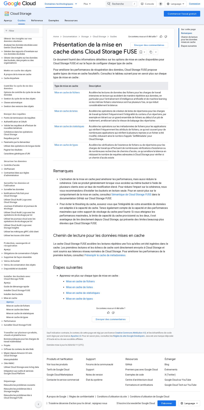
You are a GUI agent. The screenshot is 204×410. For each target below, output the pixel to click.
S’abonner (166, 403)
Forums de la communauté (99, 364)
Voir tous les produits (57, 364)
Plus (86, 3)
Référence (37, 20)
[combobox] (122, 4)
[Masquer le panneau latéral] (38, 404)
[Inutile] (165, 36)
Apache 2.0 (76, 336)
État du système (94, 380)
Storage (85, 36)
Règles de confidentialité (81, 396)
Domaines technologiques (59, 3)
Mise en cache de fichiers (67, 92)
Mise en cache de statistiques (69, 126)
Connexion (194, 4)
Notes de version (94, 374)
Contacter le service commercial (63, 380)
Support (90, 369)
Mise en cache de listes (66, 111)
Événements (171, 369)
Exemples (54, 20)
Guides (22, 20)
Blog (167, 364)
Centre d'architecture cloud (139, 380)
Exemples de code (134, 374)
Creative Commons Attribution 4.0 (130, 333)
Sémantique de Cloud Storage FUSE (131, 194)
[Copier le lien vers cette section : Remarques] (76, 171)
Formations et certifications (139, 385)
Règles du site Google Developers (129, 336)
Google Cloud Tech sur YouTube (181, 385)
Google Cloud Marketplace (60, 374)
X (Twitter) (170, 374)
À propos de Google (56, 396)
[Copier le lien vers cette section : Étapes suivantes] (86, 268)
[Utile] (161, 36)
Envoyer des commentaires (149, 45)
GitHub (128, 364)
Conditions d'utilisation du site (112, 396)
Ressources (71, 20)
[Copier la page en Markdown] (151, 52)
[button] (21, 53)
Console (149, 3)
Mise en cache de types (66, 145)
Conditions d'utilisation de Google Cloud (149, 396)
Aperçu (8, 20)
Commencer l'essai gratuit (182, 13)
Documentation (70, 36)
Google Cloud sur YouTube (178, 380)
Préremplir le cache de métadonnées (104, 255)
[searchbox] (21, 30)
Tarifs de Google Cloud (58, 369)
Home (56, 36)
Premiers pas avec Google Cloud (141, 369)
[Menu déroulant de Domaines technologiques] (77, 4)
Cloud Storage (20, 14)
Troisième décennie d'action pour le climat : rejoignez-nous (77, 403)
